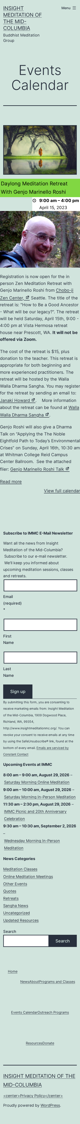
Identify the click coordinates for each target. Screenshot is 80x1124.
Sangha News (15, 905)
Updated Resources (21, 920)
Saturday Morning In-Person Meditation (40, 797)
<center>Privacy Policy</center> (33, 1095)
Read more (11, 481)
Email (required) (10, 603)
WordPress (50, 1105)
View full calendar (62, 490)
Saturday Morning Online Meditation (37, 782)
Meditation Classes (20, 869)
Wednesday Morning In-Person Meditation (32, 844)
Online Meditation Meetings (28, 876)
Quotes (9, 891)
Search (9, 931)
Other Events (15, 884)
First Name (8, 639)
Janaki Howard (17, 400)
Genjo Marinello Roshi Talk (40, 469)
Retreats (11, 898)
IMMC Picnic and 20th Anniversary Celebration (35, 815)
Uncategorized (16, 913)
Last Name (8, 672)
